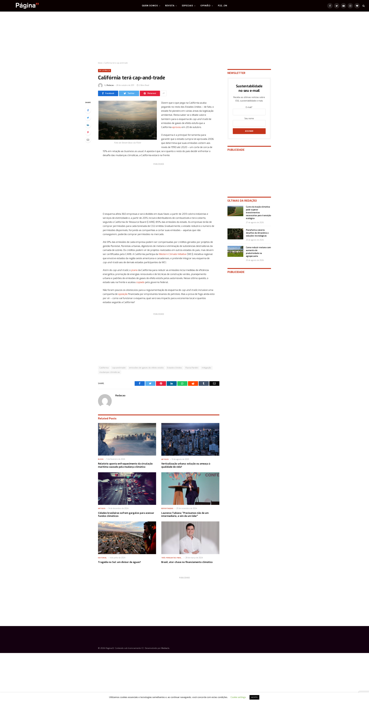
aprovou (176, 127)
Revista (169, 6)
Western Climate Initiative (173, 254)
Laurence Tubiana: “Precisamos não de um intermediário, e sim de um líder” (185, 514)
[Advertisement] (184, 37)
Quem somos (150, 6)
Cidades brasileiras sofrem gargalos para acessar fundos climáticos (126, 514)
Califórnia (104, 367)
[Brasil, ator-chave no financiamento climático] (190, 537)
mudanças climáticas (109, 372)
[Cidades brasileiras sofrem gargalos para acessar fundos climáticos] (127, 488)
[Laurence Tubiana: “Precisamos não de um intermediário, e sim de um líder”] (190, 488)
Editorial (102, 558)
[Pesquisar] (363, 6)
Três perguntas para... (171, 558)
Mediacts (165, 648)
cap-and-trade (119, 367)
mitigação (206, 367)
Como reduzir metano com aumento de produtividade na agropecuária (258, 252)
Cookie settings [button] (238, 697)
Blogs (101, 459)
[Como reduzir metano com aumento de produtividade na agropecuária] (235, 251)
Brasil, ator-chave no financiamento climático (187, 562)
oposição (123, 294)
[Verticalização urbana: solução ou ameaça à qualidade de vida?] (190, 439)
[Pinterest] (88, 132)
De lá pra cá (104, 70)
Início (100, 63)
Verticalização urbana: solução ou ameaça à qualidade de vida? (185, 465)
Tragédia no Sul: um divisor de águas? (119, 562)
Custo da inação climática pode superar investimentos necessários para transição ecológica (258, 213)
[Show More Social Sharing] (163, 93)
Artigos (165, 459)
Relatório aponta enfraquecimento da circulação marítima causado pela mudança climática (125, 465)
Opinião (205, 6)
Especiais (187, 6)
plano (134, 270)
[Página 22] (21, 5)
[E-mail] (88, 140)
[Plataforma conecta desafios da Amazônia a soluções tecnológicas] (235, 233)
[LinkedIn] (88, 125)
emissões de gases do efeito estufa (146, 367)
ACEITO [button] (254, 697)
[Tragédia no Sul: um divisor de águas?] (127, 537)
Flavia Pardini (192, 367)
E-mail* (249, 107)
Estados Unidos (174, 367)
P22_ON (222, 6)
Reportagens (167, 508)
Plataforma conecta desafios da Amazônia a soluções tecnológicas (257, 233)
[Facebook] (88, 110)
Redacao (110, 85)
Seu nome (249, 118)
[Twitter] (88, 117)
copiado (140, 282)
